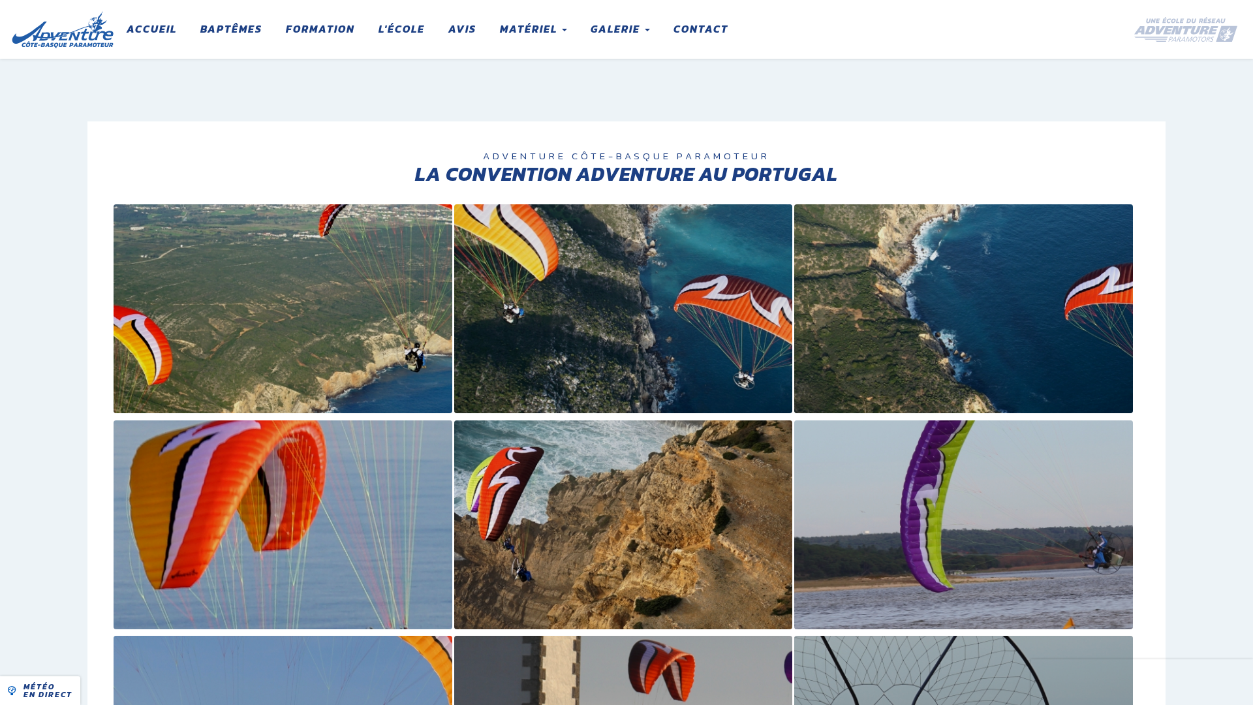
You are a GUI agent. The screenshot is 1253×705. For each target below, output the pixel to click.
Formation (320, 29)
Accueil (152, 29)
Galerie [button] (617, 29)
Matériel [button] (530, 29)
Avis (462, 29)
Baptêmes (231, 29)
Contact (700, 29)
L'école (402, 29)
